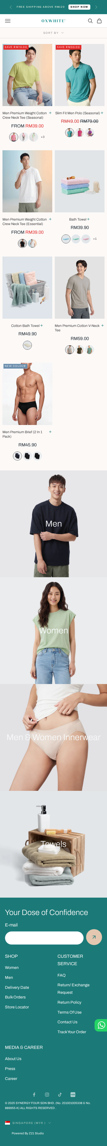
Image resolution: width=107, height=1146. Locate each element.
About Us (13, 1059)
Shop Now (79, 6)
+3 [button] (43, 137)
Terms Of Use (69, 1012)
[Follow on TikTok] (59, 1094)
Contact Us (67, 1022)
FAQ (61, 975)
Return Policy (69, 1002)
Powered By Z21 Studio (28, 1133)
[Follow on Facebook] (34, 1094)
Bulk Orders (15, 997)
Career (11, 1078)
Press (10, 1069)
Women (12, 967)
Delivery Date (17, 987)
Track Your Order (71, 1032)
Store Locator (17, 1007)
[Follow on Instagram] (47, 1094)
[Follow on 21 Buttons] (72, 1094)
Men (9, 977)
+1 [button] (95, 238)
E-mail (11, 924)
